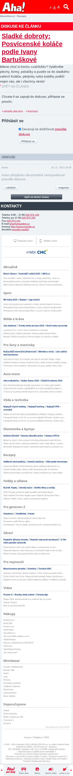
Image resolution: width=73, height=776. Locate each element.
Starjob (6, 710)
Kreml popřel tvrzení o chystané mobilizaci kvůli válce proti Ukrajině (31, 281)
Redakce (38, 737)
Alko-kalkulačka (11, 381)
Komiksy (32, 569)
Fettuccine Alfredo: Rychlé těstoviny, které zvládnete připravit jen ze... (32, 466)
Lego (5, 677)
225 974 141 (13, 220)
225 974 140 (32, 214)
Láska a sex (64, 773)
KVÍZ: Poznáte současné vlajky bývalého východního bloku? (28, 492)
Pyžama (6, 680)
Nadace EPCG (52, 436)
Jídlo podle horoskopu (56, 462)
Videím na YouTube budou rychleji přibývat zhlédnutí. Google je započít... (33, 414)
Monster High (8, 670)
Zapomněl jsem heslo (13, 111)
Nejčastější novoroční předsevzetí (20, 351)
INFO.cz (46, 274)
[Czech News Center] (42, 252)
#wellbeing (21, 513)
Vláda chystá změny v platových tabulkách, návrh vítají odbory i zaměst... (33, 443)
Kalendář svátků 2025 (30, 274)
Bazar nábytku (9, 696)
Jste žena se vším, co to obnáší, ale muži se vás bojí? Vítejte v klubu (31, 359)
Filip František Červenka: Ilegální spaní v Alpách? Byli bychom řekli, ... (32, 495)
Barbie (6, 673)
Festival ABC (45, 569)
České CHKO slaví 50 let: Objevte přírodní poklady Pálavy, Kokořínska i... (33, 576)
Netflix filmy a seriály (45, 488)
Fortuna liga (42, 594)
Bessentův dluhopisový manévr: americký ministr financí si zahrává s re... (33, 447)
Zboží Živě (7, 623)
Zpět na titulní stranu (36, 196)
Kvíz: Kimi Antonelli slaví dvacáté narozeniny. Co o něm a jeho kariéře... (32, 385)
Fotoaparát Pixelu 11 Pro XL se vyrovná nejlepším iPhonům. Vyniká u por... (34, 417)
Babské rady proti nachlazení (44, 539)
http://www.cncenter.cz (23, 226)
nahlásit (10, 187)
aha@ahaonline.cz (20, 223)
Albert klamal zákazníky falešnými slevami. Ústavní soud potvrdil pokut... (33, 285)
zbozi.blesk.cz (9, 633)
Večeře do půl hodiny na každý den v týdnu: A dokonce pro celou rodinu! (33, 473)
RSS (46, 737)
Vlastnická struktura (13, 759)
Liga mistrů (34, 300)
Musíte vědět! (51, 773)
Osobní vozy (8, 626)
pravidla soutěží (20, 229)
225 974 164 (28, 217)
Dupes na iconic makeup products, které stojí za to (24, 518)
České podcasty (10, 714)
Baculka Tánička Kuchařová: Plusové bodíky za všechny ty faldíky (31, 337)
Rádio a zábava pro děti (13, 717)
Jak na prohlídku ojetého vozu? (16, 636)
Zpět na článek (15, 86)
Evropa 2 (7, 723)
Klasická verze (25, 241)
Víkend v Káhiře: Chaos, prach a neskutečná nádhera (25, 499)
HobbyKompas (9, 639)
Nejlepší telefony (36, 407)
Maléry (37, 773)
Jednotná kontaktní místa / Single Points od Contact (45, 759)
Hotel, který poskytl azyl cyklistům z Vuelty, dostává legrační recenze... (32, 304)
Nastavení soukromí (57, 756)
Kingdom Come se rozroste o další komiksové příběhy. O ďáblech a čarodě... (35, 580)
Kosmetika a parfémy (12, 683)
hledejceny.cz (9, 620)
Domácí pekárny (36, 462)
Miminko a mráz (46, 351)
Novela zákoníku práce (32, 436)
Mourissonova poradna (14, 569)
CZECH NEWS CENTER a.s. (36, 744)
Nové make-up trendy (57, 326)
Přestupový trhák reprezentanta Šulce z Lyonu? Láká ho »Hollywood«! (32, 307)
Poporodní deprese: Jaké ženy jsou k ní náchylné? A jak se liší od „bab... (33, 550)
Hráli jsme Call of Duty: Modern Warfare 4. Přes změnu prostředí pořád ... (33, 573)
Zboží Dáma (8, 630)
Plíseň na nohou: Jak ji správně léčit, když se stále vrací (26, 554)
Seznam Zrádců (10, 602)
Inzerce (27, 737)
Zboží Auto (7, 646)
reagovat (63, 187)
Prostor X (8, 594)
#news (31, 513)
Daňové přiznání (11, 436)
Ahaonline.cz (7, 16)
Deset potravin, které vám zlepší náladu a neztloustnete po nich (29, 547)
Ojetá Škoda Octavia (12, 649)
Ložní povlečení (9, 693)
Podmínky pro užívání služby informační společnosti (35, 754)
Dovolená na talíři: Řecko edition (16, 521)
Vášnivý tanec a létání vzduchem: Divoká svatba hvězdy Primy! (29, 333)
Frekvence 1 (8, 720)
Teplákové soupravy (11, 686)
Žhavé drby (24, 773)
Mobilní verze (50, 241)
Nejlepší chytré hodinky (15, 407)
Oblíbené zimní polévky (14, 462)
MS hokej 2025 (10, 300)
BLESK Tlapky (10, 488)
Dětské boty (8, 690)
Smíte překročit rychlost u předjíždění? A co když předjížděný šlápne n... (33, 388)
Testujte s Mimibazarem (13, 667)
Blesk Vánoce (10, 274)
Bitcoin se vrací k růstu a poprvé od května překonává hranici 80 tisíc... (32, 440)
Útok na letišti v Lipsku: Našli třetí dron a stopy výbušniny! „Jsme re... (32, 278)
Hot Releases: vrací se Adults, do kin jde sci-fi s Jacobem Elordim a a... (32, 525)
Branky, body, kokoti (25, 594)
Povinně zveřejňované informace (36, 761)
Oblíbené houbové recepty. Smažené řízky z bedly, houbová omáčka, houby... (35, 362)
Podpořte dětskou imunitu (16, 539)
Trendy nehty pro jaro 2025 (32, 326)
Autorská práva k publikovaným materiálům (36, 752)
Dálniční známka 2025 (51, 381)
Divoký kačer (26, 488)
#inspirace (8, 513)
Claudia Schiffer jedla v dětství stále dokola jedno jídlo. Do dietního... (31, 469)
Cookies (43, 756)
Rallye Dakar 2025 (30, 381)
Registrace (33, 111)
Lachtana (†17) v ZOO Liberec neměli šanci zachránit (25, 330)
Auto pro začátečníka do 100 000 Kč (18, 643)
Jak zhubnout (10, 326)
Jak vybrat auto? (10, 652)
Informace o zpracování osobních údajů (22, 756)
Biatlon (23, 300)
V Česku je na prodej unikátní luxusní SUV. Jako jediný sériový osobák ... (33, 392)
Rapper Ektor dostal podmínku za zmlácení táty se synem (27, 599)
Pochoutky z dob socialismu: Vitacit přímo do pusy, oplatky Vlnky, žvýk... (33, 366)
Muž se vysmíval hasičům (14, 606)
